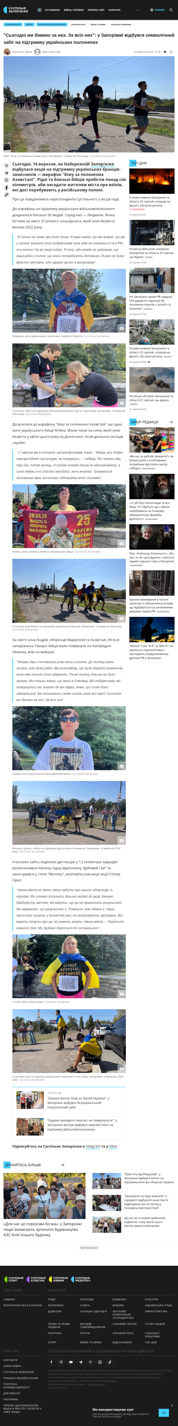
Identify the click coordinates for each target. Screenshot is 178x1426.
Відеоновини (122, 1342)
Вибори (118, 1305)
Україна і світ (96, 9)
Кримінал (120, 1299)
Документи (11, 1393)
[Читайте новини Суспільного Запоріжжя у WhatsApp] (100, 1362)
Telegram (93, 1146)
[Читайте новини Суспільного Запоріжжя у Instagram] (61, 1362)
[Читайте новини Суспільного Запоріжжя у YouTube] (70, 1362)
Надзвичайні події (158, 1305)
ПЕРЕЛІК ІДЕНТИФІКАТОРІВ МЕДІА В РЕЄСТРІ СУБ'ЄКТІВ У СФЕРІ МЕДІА (22, 1408)
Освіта (85, 1305)
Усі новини (52, 9)
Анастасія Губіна (22, 51)
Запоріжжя (102, 164)
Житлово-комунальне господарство (123, 1314)
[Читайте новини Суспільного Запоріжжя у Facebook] (51, 1362)
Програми (10, 1399)
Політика (55, 1333)
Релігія (85, 1333)
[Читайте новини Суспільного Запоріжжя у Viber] (90, 1362)
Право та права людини (59, 1325)
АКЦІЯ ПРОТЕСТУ (13, 24)
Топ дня (151, 1342)
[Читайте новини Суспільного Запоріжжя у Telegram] (80, 1362)
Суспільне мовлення (18, 1372)
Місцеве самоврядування (92, 1325)
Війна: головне (74, 9)
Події (51, 1299)
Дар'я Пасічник (51, 51)
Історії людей (155, 1324)
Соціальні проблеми (121, 24)
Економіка (56, 1305)
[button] (6, 166)
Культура (114, 9)
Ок (163, 1412)
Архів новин (12, 1366)
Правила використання (20, 1378)
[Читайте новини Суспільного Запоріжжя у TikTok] (109, 1362)
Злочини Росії (78, 24)
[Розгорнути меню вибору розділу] (39, 10)
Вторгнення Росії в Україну (52, 24)
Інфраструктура (156, 1311)
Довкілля (55, 1311)
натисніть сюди (96, 1384)
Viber (113, 1146)
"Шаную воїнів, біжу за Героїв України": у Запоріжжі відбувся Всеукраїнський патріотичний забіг (78, 1102)
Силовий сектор (125, 1324)
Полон (29, 24)
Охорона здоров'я (93, 1311)
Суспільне (110, 1380)
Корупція (87, 1299)
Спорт (52, 1342)
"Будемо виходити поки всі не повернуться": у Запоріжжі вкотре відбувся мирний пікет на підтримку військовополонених (82, 1124)
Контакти (10, 1360)
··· (138, 9)
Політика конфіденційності (16, 1385)
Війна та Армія (98, 24)
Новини (9, 1299)
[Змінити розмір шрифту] (171, 52)
